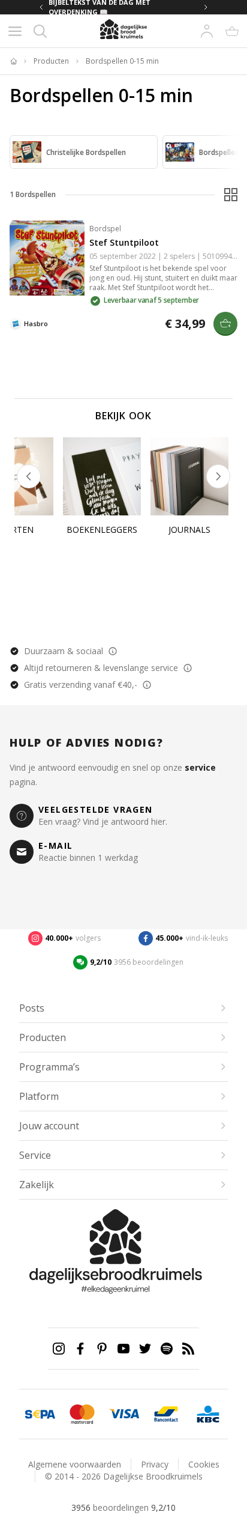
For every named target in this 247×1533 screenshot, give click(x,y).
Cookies (203, 1464)
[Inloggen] (207, 31)
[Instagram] (59, 1349)
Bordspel (105, 228)
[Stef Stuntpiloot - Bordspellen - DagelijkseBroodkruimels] (47, 258)
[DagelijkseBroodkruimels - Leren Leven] (13, 61)
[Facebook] (80, 1349)
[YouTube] (123, 1349)
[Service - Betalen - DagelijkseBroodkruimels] (40, 1414)
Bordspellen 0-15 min (122, 61)
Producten (51, 61)
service (200, 767)
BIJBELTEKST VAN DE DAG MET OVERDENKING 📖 (99, 7)
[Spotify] (167, 1349)
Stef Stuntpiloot (124, 242)
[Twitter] (145, 1349)
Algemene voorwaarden (74, 1464)
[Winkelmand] (232, 31)
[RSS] (188, 1349)
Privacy (154, 1464)
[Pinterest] (102, 1349)
